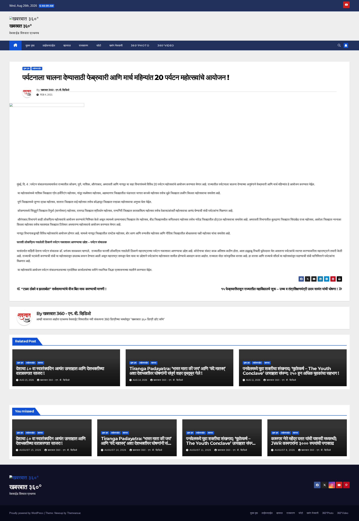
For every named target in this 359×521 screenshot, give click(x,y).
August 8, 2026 (285, 450)
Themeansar (73, 513)
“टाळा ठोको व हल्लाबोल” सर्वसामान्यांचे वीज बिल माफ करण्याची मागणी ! (63, 289)
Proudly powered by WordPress (26, 513)
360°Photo (140, 45)
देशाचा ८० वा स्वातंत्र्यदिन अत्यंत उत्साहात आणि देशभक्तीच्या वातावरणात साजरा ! (60, 371)
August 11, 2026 (201, 450)
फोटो (98, 45)
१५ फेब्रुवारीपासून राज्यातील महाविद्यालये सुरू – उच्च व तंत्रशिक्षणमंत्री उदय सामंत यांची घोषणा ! (280, 289)
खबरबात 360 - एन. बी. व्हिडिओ (55, 90)
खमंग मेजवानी (116, 45)
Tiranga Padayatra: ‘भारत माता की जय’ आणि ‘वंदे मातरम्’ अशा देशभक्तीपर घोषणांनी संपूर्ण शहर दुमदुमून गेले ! (177, 371)
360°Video (165, 45)
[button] (339, 45)
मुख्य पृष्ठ (30, 45)
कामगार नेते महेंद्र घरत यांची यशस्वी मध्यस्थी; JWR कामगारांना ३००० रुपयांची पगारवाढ (304, 441)
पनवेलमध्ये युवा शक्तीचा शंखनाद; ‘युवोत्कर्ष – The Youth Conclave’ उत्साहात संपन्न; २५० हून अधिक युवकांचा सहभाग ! (291, 371)
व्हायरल (67, 45)
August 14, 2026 (116, 450)
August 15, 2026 (30, 450)
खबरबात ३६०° (20, 26)
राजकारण (83, 45)
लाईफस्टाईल (49, 45)
